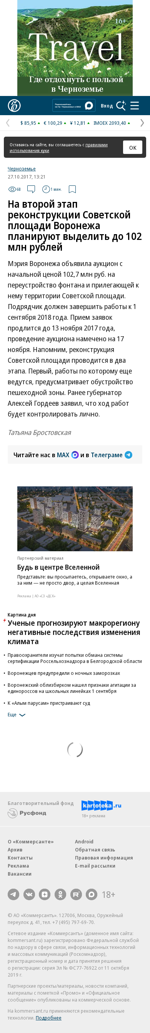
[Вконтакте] (29, 894)
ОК (133, 147)
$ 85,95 (28, 122)
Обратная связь (95, 849)
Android (84, 841)
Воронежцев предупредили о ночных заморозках (64, 672)
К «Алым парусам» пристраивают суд (49, 702)
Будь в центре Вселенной (58, 567)
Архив (15, 849)
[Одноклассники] (60, 894)
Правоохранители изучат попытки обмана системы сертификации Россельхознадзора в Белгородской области (75, 657)
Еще (12, 714)
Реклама (18, 865)
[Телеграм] (13, 894)
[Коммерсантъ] (14, 105)
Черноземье (22, 168)
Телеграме (107, 455)
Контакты (20, 857)
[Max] (91, 894)
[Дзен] (44, 894)
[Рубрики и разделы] (134, 105)
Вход (107, 105)
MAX (63, 455)
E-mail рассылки (95, 865)
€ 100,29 (53, 122)
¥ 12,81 (78, 122)
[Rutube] (76, 894)
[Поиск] (121, 105)
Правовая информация (104, 857)
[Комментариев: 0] (31, 189)
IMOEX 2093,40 (109, 122)
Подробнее (49, 1017)
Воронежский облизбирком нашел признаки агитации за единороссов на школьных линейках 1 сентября (72, 687)
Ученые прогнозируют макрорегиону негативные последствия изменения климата (74, 632)
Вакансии (20, 873)
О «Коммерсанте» (31, 841)
